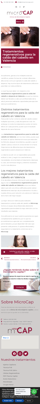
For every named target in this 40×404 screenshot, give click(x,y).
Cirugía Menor (8, 384)
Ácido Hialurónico (9, 379)
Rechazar (19, 400)
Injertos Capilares (9, 364)
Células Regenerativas (11, 373)
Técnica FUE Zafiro (10, 370)
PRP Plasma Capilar (10, 376)
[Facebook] (16, 7)
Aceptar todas (8, 400)
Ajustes (29, 400)
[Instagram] (20, 7)
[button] (20, 22)
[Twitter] (23, 7)
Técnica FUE (7, 367)
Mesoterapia (7, 382)
